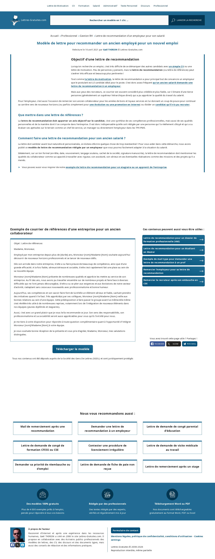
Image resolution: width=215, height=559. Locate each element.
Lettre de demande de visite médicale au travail (172, 447)
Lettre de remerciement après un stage (172, 466)
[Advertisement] (41, 76)
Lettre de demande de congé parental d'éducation (172, 428)
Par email (191, 344)
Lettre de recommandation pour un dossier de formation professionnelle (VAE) (170, 239)
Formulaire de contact (125, 530)
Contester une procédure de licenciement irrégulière (107, 447)
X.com (175, 344)
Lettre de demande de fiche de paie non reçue (107, 466)
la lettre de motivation (98, 79)
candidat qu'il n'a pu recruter (172, 104)
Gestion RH (86, 35)
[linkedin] (22, 545)
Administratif (110, 5)
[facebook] (12, 545)
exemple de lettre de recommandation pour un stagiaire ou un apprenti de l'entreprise (116, 167)
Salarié (96, 5)
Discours (145, 5)
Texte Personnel (129, 5)
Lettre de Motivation (57, 5)
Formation (83, 5)
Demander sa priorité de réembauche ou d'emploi (42, 466)
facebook (159, 344)
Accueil (54, 35)
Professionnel (161, 5)
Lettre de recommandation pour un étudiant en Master (169, 250)
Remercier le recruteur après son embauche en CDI (170, 281)
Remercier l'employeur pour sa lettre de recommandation (166, 271)
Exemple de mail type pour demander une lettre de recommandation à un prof (167, 260)
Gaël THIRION (110, 49)
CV (73, 5)
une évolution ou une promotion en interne (115, 104)
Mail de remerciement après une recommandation (42, 428)
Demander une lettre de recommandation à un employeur (107, 428)
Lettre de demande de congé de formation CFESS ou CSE (42, 447)
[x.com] (17, 545)
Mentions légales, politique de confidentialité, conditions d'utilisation (152, 536)
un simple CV (176, 66)
